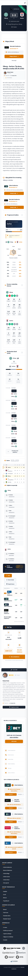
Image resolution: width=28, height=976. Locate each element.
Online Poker (6, 880)
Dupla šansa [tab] (11, 584)
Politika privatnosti (8, 930)
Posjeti (11, 794)
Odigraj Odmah (13, 56)
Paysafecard (6, 901)
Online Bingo (6, 873)
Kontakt (5, 940)
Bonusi (5, 909)
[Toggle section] (22, 215)
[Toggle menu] (25, 3)
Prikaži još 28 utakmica (15, 451)
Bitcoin (5, 897)
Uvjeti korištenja (7, 933)
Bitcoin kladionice (7, 870)
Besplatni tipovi (7, 919)
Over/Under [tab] (11, 580)
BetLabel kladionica (19, 651)
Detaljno (20, 794)
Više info (14, 741)
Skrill (4, 894)
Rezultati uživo (6, 915)
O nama (5, 927)
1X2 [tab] (9, 575)
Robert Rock (6, 681)
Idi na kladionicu (15, 657)
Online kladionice (7, 867)
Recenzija (14, 60)
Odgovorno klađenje (8, 936)
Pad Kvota (5, 912)
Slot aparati (6, 883)
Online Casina (6, 876)
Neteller (5, 891)
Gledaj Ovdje (13, 193)
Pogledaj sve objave (15, 707)
